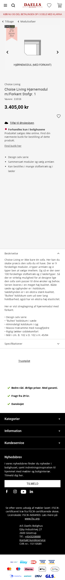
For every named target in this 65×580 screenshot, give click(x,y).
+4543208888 (33, 536)
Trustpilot (24, 361)
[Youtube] (23, 491)
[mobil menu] (5, 5)
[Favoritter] (49, 5)
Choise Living (12, 84)
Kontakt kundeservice (33, 540)
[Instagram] (15, 491)
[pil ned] (59, 419)
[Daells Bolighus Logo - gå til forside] (32, 5)
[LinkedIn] (31, 491)
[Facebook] (7, 491)
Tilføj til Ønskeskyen (22, 123)
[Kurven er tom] (59, 5)
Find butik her (13, 145)
